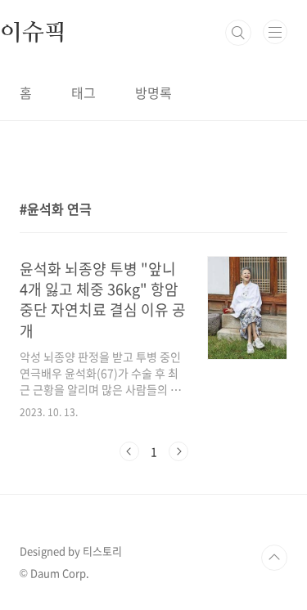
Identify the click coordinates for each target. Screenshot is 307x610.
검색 (238, 32)
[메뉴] (275, 32)
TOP (274, 558)
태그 (83, 92)
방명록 (153, 92)
